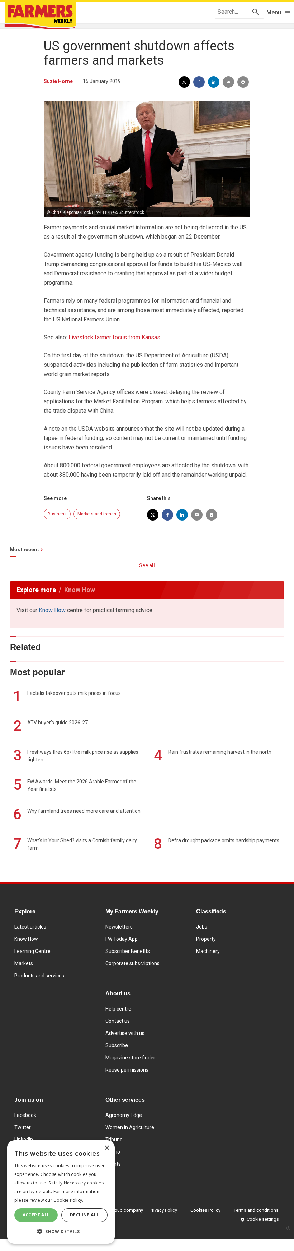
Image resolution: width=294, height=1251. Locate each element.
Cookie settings (263, 1219)
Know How (52, 610)
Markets (23, 963)
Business (57, 514)
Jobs (201, 927)
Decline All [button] (84, 1215)
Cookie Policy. (68, 1200)
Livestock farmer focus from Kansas (114, 337)
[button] (61, 1232)
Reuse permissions (126, 1070)
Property (206, 939)
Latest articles (30, 927)
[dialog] (61, 1192)
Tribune (114, 1139)
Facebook (25, 1115)
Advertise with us (124, 1033)
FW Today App (121, 939)
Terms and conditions (256, 1210)
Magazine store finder (130, 1057)
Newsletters (119, 927)
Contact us (117, 1021)
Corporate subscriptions (132, 963)
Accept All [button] (36, 1215)
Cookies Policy (205, 1210)
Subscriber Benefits (127, 951)
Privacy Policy (163, 1210)
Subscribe (116, 1045)
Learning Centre (32, 951)
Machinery (208, 951)
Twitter (22, 1127)
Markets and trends (96, 514)
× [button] (106, 1148)
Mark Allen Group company (115, 1210)
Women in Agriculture (129, 1127)
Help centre (118, 1009)
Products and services (39, 976)
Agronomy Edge (123, 1115)
